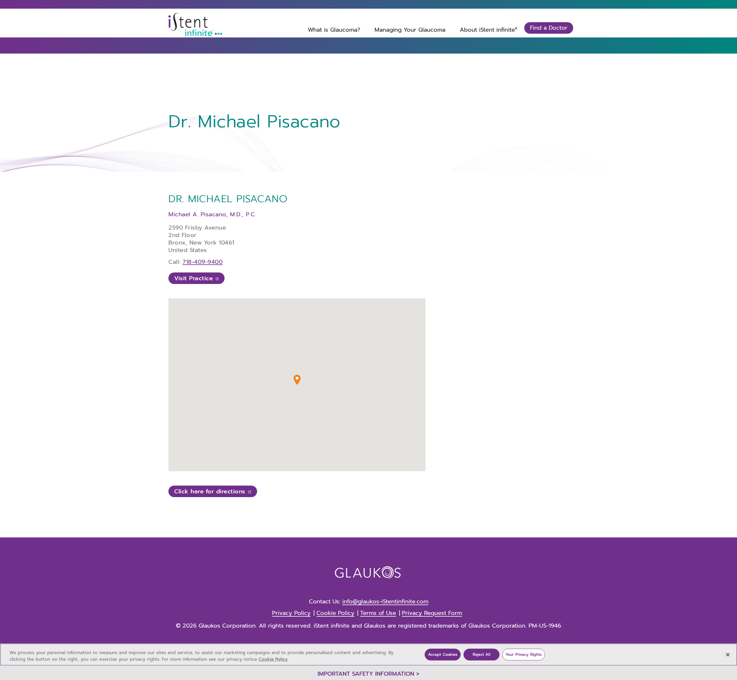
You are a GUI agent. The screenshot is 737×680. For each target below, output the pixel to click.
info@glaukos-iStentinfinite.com (385, 601)
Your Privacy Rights (524, 654)
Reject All (481, 654)
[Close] (727, 654)
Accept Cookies (442, 654)
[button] (297, 380)
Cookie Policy (273, 659)
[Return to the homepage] (195, 24)
